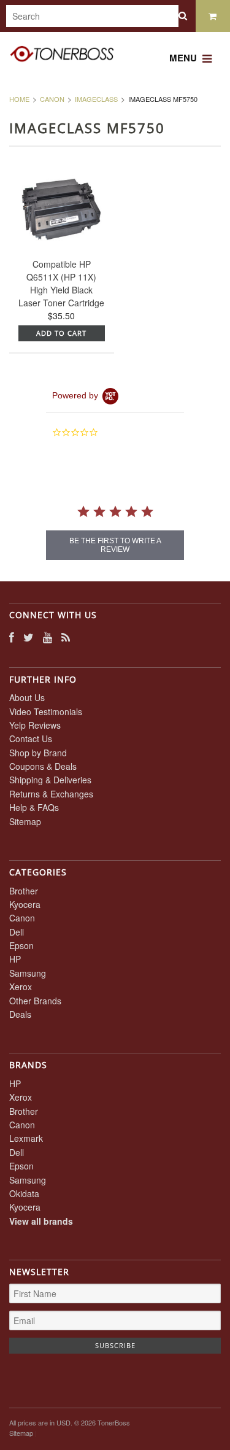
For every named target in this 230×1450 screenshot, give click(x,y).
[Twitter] (28, 637)
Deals (20, 1014)
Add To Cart (61, 333)
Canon (52, 99)
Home (19, 99)
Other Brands (35, 1000)
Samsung (27, 973)
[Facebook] (11, 637)
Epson (21, 945)
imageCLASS (96, 99)
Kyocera (24, 904)
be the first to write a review (115, 545)
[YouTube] (47, 637)
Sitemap (25, 821)
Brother (23, 891)
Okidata (24, 1193)
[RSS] (65, 637)
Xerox (20, 986)
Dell (16, 932)
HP (15, 959)
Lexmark (26, 1138)
